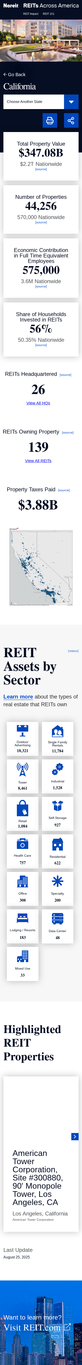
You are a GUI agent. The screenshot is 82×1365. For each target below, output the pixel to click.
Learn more (18, 697)
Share (69, 116)
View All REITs (38, 461)
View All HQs (38, 403)
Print (47, 116)
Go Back (17, 74)
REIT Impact (30, 13)
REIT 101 (48, 13)
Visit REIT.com (32, 1327)
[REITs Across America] (41, 5)
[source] (41, 169)
